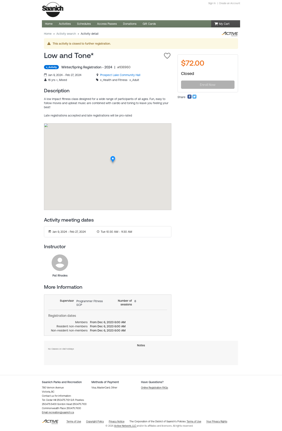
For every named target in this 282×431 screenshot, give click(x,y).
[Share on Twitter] (194, 98)
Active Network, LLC (125, 425)
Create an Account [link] (229, 3)
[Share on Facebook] (189, 98)
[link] (120, 75)
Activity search (66, 33)
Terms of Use (194, 421)
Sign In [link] (212, 3)
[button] (167, 55)
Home (48, 33)
